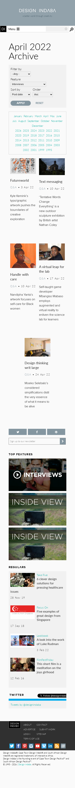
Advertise (29, 729)
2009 (57, 140)
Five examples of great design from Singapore (48, 615)
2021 (57, 130)
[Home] (37, 11)
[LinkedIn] (50, 746)
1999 (41, 150)
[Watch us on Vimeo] (44, 746)
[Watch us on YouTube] (37, 746)
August (22, 121)
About (27, 724)
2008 (18, 145)
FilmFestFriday (45, 660)
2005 (41, 145)
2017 (41, 135)
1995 (49, 150)
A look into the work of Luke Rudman (50, 641)
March (38, 116)
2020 (18, 135)
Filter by (16, 69)
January (18, 116)
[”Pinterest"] (56, 432)
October (45, 121)
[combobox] (57, 28)
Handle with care (19, 276)
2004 (49, 145)
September (33, 121)
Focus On (42, 607)
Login (26, 734)
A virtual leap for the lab (51, 269)
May (52, 116)
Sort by (15, 89)
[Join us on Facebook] (37, 432)
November (57, 121)
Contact (42, 724)
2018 (34, 135)
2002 (26, 150)
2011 (41, 140)
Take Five (42, 575)
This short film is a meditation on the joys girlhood (49, 667)
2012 (34, 140)
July (14, 121)
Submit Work (47, 729)
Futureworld (19, 180)
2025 (26, 130)
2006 (34, 145)
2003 (57, 145)
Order (37, 89)
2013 (26, 140)
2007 (26, 145)
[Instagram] (31, 746)
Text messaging (50, 181)
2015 (57, 135)
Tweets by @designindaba (26, 704)
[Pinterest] (24, 746)
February (28, 116)
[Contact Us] (63, 746)
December (37, 126)
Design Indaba (24, 764)
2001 (34, 150)
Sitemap (41, 734)
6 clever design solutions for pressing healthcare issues (36, 585)
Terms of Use (31, 738)
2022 (49, 130)
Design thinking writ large (36, 365)
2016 (49, 135)
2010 (49, 140)
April (45, 116)
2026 (18, 130)
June (58, 116)
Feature (16, 79)
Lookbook (42, 635)
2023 (41, 130)
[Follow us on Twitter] (18, 432)
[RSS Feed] (56, 746)
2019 (26, 135)
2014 (18, 140)
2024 (34, 130)
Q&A (13, 187)
